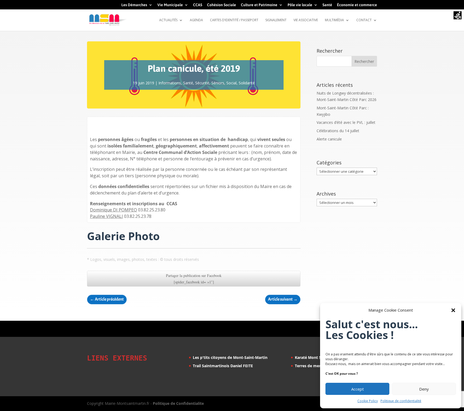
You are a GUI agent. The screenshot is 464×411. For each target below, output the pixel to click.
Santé (327, 5)
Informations (169, 82)
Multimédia (334, 20)
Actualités (168, 20)
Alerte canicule (329, 139)
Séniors (217, 82)
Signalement (276, 20)
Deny (424, 389)
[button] (453, 310)
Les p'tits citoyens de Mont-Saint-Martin (230, 357)
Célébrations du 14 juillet (338, 130)
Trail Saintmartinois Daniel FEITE (223, 365)
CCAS (197, 5)
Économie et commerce (357, 5)
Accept (357, 389)
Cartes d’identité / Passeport (234, 20)
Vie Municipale (170, 5)
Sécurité (202, 82)
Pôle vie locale (300, 5)
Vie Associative (305, 20)
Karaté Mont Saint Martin (318, 357)
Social (231, 82)
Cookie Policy (367, 401)
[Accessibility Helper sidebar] (457, 15)
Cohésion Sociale (221, 5)
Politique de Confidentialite (178, 403)
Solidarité (247, 82)
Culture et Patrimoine (259, 5)
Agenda (196, 20)
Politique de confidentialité (400, 401)
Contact (364, 20)
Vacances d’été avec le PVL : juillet (346, 122)
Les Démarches (134, 5)
